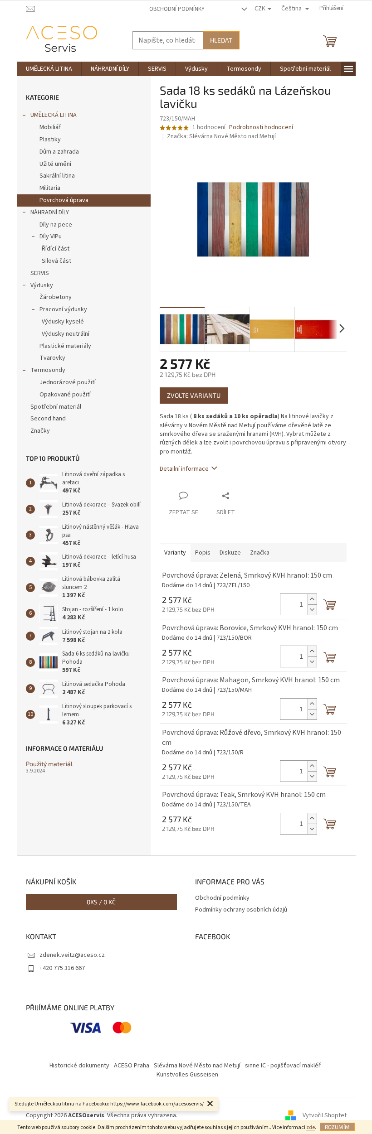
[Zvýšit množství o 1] (312, 599)
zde (310, 1127)
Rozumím (337, 1127)
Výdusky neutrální (65, 333)
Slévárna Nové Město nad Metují (197, 1065)
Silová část (56, 260)
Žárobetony (55, 297)
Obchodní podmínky (177, 9)
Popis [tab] (202, 552)
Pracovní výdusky (63, 309)
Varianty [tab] (175, 552)
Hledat (221, 40)
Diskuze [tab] (230, 552)
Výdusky (41, 285)
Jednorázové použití (67, 382)
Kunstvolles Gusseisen (187, 1074)
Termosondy (47, 370)
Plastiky (50, 139)
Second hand (48, 418)
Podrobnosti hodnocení (261, 127)
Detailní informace (184, 468)
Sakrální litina (57, 175)
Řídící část (55, 248)
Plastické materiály (65, 346)
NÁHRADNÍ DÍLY (49, 212)
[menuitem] (49, 69)
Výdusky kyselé (63, 321)
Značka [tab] (259, 552)
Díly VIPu (50, 236)
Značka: (221, 136)
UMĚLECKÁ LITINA (53, 115)
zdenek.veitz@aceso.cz (72, 955)
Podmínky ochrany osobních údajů (241, 909)
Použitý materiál (49, 763)
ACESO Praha (131, 1065)
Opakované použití (65, 394)
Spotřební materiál (55, 406)
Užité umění (55, 164)
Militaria (49, 188)
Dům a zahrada (59, 151)
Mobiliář (50, 127)
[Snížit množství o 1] (312, 609)
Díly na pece (55, 224)
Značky (40, 430)
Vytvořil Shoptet (325, 1115)
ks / (101, 902)
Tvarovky (52, 357)
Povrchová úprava (63, 200)
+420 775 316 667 (62, 968)
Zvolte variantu (193, 395)
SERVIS (39, 273)
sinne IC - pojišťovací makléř (283, 1065)
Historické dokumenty (79, 1065)
